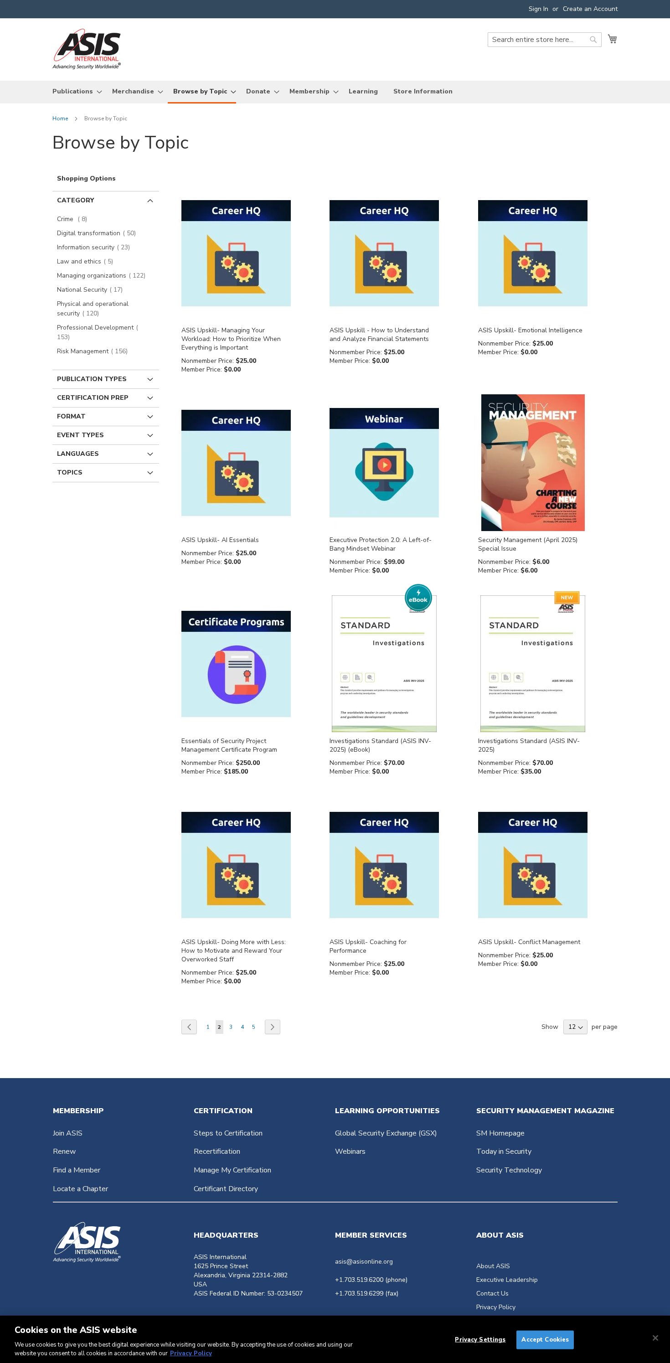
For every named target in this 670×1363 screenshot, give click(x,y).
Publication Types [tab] (92, 379)
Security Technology (509, 1170)
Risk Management (95, 351)
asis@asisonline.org (364, 1261)
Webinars (350, 1151)
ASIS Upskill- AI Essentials (220, 540)
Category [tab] (75, 200)
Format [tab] (71, 416)
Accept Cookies (545, 1340)
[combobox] (545, 39)
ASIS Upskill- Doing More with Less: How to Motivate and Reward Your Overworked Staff (233, 951)
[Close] (655, 1338)
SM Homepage (500, 1133)
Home (60, 118)
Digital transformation (99, 233)
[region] (335, 1339)
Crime (75, 219)
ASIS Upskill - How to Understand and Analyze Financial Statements (379, 334)
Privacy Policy (495, 1307)
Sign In (538, 9)
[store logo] (86, 49)
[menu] (335, 92)
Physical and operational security (93, 308)
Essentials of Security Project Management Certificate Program (229, 745)
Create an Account (590, 9)
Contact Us (492, 1293)
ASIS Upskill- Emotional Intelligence (530, 330)
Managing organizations (104, 275)
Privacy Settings (480, 1340)
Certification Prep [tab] (93, 397)
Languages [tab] (78, 453)
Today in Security (503, 1151)
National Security (92, 289)
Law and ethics (88, 261)
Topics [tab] (69, 472)
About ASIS (493, 1266)
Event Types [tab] (80, 435)
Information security (96, 247)
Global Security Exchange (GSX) (386, 1133)
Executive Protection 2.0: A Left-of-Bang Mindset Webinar (381, 544)
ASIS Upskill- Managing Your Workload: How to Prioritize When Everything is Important (231, 339)
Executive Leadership (507, 1279)
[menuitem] (74, 91)
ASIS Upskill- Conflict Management (529, 942)
